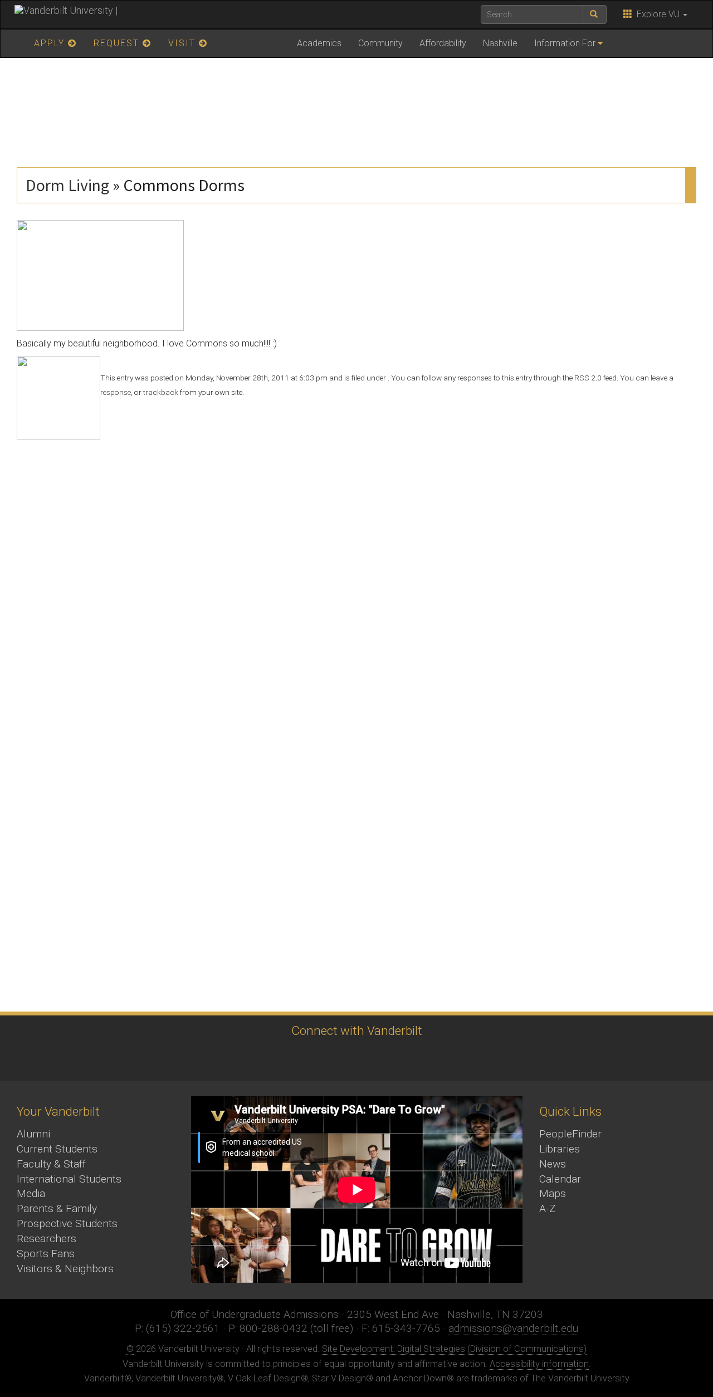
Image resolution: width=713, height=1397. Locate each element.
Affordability (442, 43)
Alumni (33, 1133)
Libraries (559, 1148)
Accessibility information (539, 1364)
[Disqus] (356, 578)
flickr (384, 1058)
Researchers (46, 1238)
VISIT (183, 43)
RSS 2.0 (588, 377)
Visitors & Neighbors (65, 1268)
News (552, 1163)
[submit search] (595, 14)
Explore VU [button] (657, 14)
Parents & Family (57, 1208)
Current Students (57, 1148)
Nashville (500, 43)
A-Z (547, 1208)
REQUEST (118, 43)
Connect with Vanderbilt (356, 1030)
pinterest (415, 1058)
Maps (552, 1193)
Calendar (560, 1179)
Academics (319, 43)
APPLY (51, 43)
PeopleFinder (570, 1133)
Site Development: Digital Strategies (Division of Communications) (454, 1349)
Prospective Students (67, 1223)
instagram (323, 1058)
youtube (354, 1058)
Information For (564, 43)
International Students (69, 1179)
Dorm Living (67, 185)
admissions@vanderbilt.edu (513, 1328)
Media (31, 1193)
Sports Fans (46, 1253)
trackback (160, 392)
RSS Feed (445, 1058)
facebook (292, 1058)
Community (380, 43)
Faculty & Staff (51, 1163)
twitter (262, 1058)
